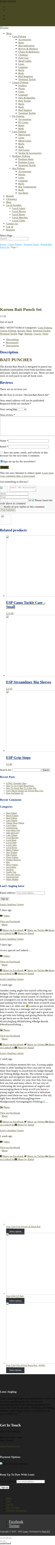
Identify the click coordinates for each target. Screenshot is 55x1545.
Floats (21, 88)
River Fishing (12, 865)
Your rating (6, 409)
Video (6, 915)
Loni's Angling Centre (12, 904)
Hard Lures (24, 134)
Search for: (6, 769)
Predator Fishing (21, 156)
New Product (11, 852)
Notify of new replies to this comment (24, 506)
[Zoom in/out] (10, 1538)
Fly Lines (23, 122)
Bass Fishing (11, 813)
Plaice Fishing (12, 857)
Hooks (21, 174)
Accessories (24, 39)
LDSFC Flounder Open (16, 783)
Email (4, 446)
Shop (9, 33)
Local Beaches (20, 217)
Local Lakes (18, 208)
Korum (21, 330)
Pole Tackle (24, 100)
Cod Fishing (11, 825)
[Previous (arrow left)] (1, 1541)
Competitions (12, 828)
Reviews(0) (12, 342)
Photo (7, 1030)
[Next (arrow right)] (4, 1541)
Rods (21, 73)
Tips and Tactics (13, 874)
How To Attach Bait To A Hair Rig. (21, 788)
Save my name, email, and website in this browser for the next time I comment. (24, 454)
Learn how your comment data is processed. (27, 475)
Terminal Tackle (27, 79)
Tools (45, 333)
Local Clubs (18, 220)
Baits (21, 42)
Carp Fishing (19, 36)
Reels (21, 70)
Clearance (11, 199)
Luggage (23, 67)
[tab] (30, 339)
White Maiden (12, 879)
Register (10, 229)
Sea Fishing (18, 168)
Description (12, 339)
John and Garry (12, 833)
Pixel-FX (46, 1531)
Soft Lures (23, 150)
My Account (12, 1507)
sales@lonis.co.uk (10, 1446)
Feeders (22, 85)
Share (5, 924)
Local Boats (18, 214)
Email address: (8, 892)
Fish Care (23, 57)
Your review (7, 415)
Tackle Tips (11, 872)
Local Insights (14, 205)
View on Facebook (10, 921)
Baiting (28, 333)
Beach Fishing (12, 815)
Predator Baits (26, 159)
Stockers (9, 869)
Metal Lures (24, 140)
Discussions (12, 345)
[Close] (0, 523)
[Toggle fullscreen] (7, 1538)
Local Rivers (19, 211)
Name (4, 440)
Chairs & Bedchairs (28, 51)
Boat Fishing (11, 818)
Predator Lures (26, 162)
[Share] (4, 1538)
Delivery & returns (16, 1510)
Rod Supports (25, 76)
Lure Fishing (19, 131)
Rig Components (27, 186)
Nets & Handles (26, 97)
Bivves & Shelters (28, 48)
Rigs (8, 862)
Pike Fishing (11, 855)
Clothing (23, 54)
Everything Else (13, 830)
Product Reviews (13, 860)
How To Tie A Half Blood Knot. (20, 786)
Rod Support (25, 110)
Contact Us (12, 223)
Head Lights (24, 61)
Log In (9, 226)
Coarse (37, 333)
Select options (15, 1231)
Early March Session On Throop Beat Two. (25, 791)
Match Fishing (12, 850)
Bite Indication (26, 45)
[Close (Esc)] (1, 1538)
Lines (21, 64)
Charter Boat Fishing (15, 823)
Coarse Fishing (20, 82)
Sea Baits (23, 192)
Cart (8, 1501)
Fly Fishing (18, 116)
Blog (8, 202)
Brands (10, 196)
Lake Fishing (11, 835)
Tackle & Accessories (30, 153)
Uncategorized (12, 877)
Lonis (25, 1531)
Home (3, 244)
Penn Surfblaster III (14, 793)
